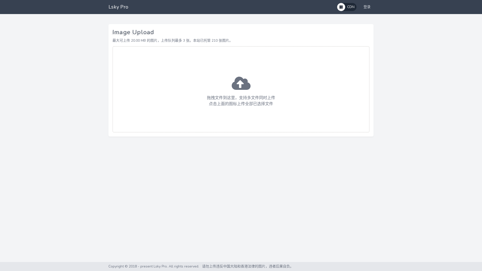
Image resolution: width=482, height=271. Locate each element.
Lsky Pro (118, 7)
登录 (367, 7)
